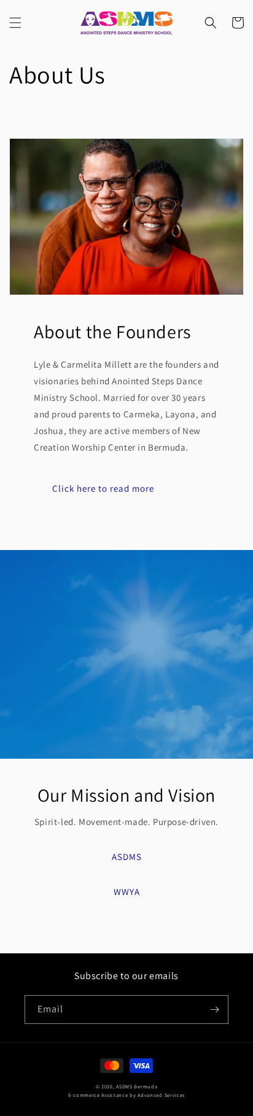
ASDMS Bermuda (136, 1086)
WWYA (127, 891)
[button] (15, 22)
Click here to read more (103, 488)
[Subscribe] (214, 1009)
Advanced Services (161, 1094)
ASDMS (127, 856)
